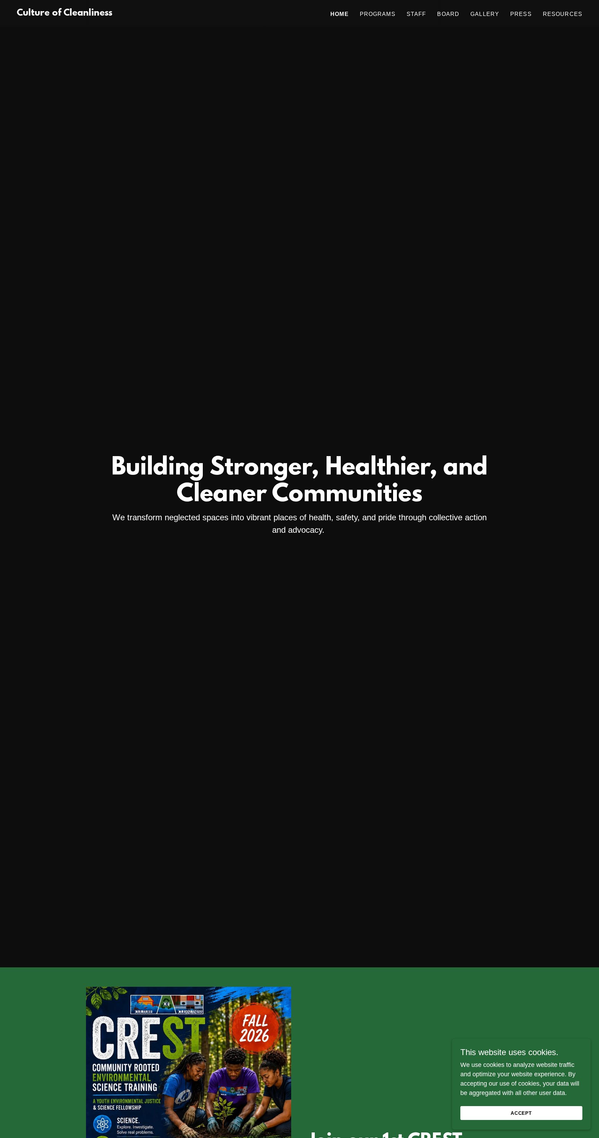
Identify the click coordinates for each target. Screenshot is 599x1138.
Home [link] (339, 14)
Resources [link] (562, 14)
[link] (64, 13)
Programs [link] (378, 14)
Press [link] (521, 14)
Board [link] (448, 14)
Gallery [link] (484, 14)
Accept (521, 1113)
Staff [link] (416, 14)
